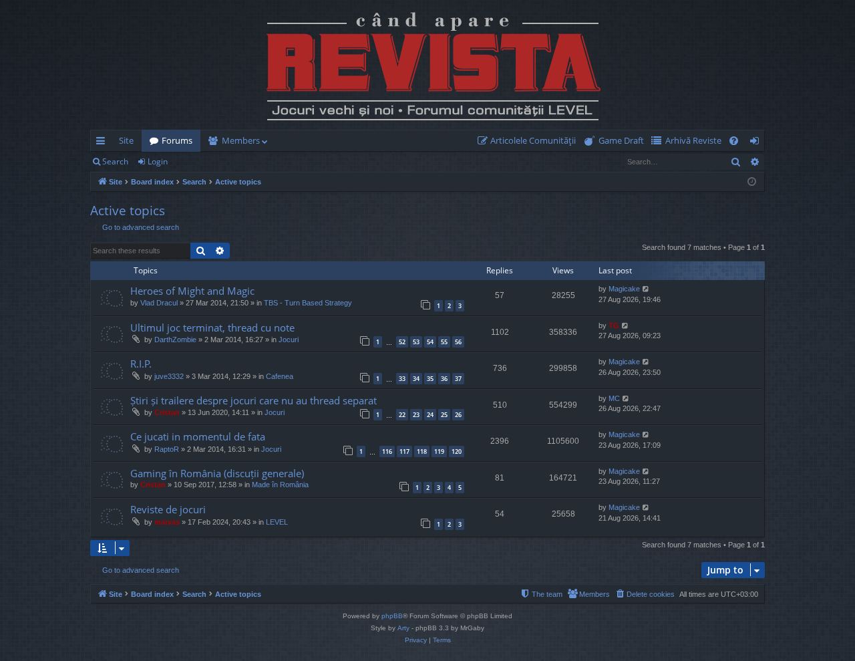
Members (241, 140)
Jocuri (289, 340)
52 (402, 342)
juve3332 (169, 376)
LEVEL (277, 522)
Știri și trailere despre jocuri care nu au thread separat (253, 400)
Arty (403, 628)
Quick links (103, 143)
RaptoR (166, 449)
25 (444, 414)
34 (416, 378)
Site (126, 140)
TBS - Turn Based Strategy (308, 303)
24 (430, 414)
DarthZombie (175, 340)
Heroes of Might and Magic (192, 290)
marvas (167, 522)
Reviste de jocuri (168, 509)
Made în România (280, 485)
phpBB (392, 616)
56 (458, 342)
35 (430, 378)
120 (457, 451)
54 (430, 342)
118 (422, 451)
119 (439, 451)
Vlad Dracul (159, 303)
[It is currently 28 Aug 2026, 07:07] (751, 182)
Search (115, 161)
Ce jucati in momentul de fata (197, 436)
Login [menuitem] (757, 143)
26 (458, 414)
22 (402, 414)
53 (416, 342)
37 (458, 378)
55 (444, 342)
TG (614, 325)
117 (404, 451)
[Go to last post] (112, 300)
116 (387, 451)
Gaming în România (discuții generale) (217, 473)
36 (444, 378)
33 (402, 378)
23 (416, 414)
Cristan (167, 412)
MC (614, 398)
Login (158, 161)
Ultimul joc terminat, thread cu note (212, 327)
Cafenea (279, 376)
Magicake (624, 289)
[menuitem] (529, 141)
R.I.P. (141, 363)
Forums (177, 140)
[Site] (427, 65)
